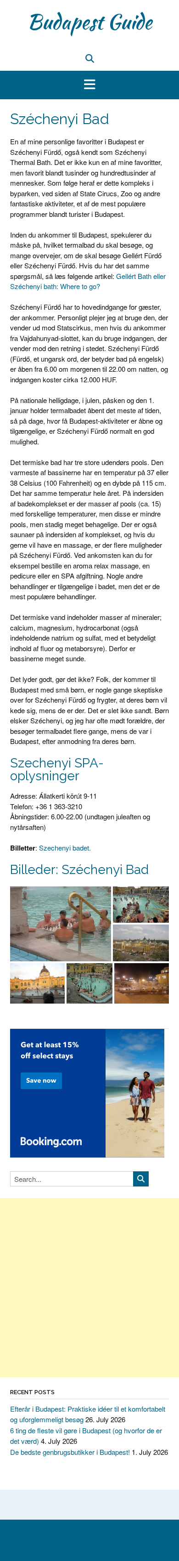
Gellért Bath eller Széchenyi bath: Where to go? (88, 281)
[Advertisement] (89, 1287)
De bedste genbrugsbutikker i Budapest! (70, 1452)
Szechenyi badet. (65, 847)
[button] (89, 85)
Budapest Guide (89, 21)
